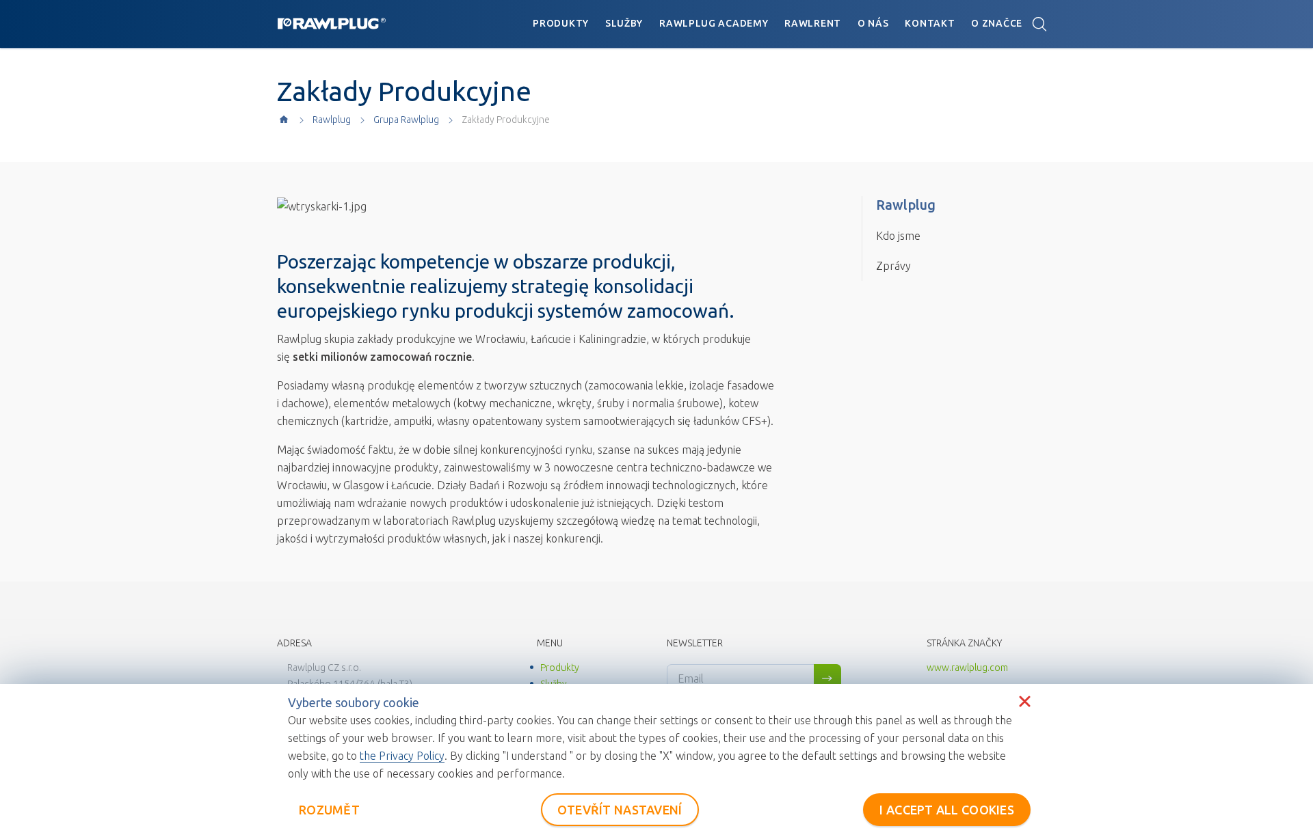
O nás (873, 23)
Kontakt (930, 23)
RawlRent (812, 23)
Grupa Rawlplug (406, 119)
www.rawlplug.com (967, 667)
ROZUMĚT (329, 810)
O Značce (996, 23)
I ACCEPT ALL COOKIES (946, 810)
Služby (624, 23)
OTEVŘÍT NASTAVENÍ (619, 810)
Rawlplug (332, 119)
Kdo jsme (898, 236)
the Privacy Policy (402, 756)
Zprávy (893, 266)
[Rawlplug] (331, 23)
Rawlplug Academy (713, 23)
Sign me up (827, 678)
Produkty (561, 23)
